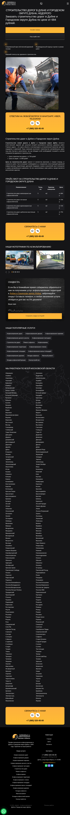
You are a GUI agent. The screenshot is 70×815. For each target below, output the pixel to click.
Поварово (39, 577)
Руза (7, 622)
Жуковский (39, 454)
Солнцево (9, 636)
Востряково (39, 422)
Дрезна (38, 444)
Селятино (39, 627)
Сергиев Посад (10, 629)
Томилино (9, 654)
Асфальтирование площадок (16, 351)
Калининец (39, 469)
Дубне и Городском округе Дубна (21, 807)
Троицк (38, 654)
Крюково (8, 499)
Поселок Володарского (13, 585)
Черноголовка (10, 678)
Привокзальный (41, 592)
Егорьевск (9, 452)
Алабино (8, 375)
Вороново (9, 420)
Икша (37, 467)
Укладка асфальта (33, 355)
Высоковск (39, 425)
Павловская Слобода (12, 570)
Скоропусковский (41, 632)
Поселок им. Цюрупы (42, 587)
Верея (8, 410)
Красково (39, 489)
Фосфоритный (10, 668)
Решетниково (10, 612)
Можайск (38, 533)
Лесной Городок (41, 503)
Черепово (9, 676)
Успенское (39, 664)
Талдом (8, 649)
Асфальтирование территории (16, 347)
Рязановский (40, 622)
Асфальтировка (43, 342)
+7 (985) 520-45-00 (35, 128)
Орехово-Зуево (10, 568)
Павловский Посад (42, 570)
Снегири (8, 634)
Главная (49, 739)
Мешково (39, 528)
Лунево (8, 516)
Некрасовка (39, 545)
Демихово (39, 437)
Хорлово (8, 673)
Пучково (38, 597)
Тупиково (8, 659)
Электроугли (40, 696)
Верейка (38, 407)
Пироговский (10, 577)
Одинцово (9, 563)
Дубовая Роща (40, 449)
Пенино (8, 572)
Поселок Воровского (42, 585)
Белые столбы (10, 390)
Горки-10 (38, 432)
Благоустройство (34, 360)
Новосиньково (10, 558)
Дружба (8, 447)
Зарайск (8, 459)
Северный (39, 624)
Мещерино (9, 531)
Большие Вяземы (11, 393)
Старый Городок (41, 641)
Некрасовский (10, 548)
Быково (8, 402)
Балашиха (39, 383)
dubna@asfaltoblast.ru (49, 762)
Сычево (38, 646)
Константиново (10, 484)
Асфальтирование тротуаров (41, 338)
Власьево (39, 415)
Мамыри (8, 526)
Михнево (38, 531)
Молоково (39, 535)
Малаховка (9, 523)
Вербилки (9, 407)
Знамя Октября (41, 464)
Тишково (38, 651)
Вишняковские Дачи (12, 415)
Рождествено (40, 617)
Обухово (38, 560)
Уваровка (9, 661)
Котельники (9, 489)
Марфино (39, 526)
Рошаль (8, 619)
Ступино (38, 644)
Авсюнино (39, 373)
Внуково (8, 417)
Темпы (8, 651)
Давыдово (9, 434)
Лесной (8, 503)
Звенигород (9, 462)
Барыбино (39, 385)
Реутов (8, 609)
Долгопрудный (10, 442)
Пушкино (8, 600)
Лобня (38, 508)
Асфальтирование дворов (34, 333)
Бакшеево (9, 383)
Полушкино (39, 580)
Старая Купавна (41, 639)
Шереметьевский (11, 688)
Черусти (8, 681)
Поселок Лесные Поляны (14, 590)
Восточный (9, 422)
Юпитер (38, 698)
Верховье (9, 412)
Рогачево (8, 614)
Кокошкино (39, 479)
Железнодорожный (42, 452)
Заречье (38, 459)
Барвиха (8, 385)
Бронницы (39, 398)
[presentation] (6, 272)
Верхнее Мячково (41, 410)
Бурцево (8, 400)
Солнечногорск (40, 634)
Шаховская (39, 686)
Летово (8, 506)
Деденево (39, 434)
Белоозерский (10, 388)
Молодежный (10, 535)
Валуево (8, 405)
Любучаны (39, 521)
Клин (37, 474)
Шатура (38, 683)
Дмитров (38, 439)
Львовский (39, 518)
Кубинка (38, 499)
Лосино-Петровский (42, 511)
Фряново (8, 671)
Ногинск (38, 558)
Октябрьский (10, 565)
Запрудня (39, 457)
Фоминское (39, 666)
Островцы (39, 568)
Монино (8, 538)
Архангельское (40, 378)
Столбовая (9, 644)
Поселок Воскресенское (13, 587)
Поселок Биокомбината (13, 582)
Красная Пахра (10, 491)
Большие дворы (41, 393)
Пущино (38, 600)
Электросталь (10, 696)
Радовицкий (9, 602)
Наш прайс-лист (35, 36)
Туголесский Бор (41, 656)
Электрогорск (10, 693)
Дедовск (8, 437)
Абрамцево (9, 373)
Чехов (38, 681)
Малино (38, 523)
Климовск (9, 474)
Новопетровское (11, 555)
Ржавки (38, 612)
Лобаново (9, 508)
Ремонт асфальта (29, 342)
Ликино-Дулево (41, 506)
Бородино (39, 395)
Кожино (8, 479)
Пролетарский (10, 595)
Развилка (39, 602)
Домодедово (40, 442)
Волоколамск (40, 417)
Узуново (8, 664)
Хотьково (39, 673)
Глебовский (9, 430)
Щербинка (39, 691)
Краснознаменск (11, 496)
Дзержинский (10, 439)
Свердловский (10, 624)
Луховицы (39, 516)
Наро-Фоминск (40, 543)
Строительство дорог (13, 342)
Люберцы (9, 521)
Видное (38, 412)
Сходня (8, 646)
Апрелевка (9, 378)
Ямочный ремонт (47, 355)
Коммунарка (40, 481)
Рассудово (39, 604)
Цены (49, 741)
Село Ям (8, 627)
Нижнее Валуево (11, 550)
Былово (38, 402)
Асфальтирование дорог (14, 333)
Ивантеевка (9, 467)
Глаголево (39, 427)
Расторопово (10, 607)
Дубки (38, 447)
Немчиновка (40, 548)
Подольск (9, 580)
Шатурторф (9, 686)
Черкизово (39, 676)
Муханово (39, 540)
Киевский (39, 471)
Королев (8, 486)
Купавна (8, 501)
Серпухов (9, 632)
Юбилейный (9, 698)
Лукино (38, 513)
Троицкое (9, 656)
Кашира (8, 471)
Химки (38, 671)
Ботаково (9, 398)
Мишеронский (10, 533)
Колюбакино (9, 481)
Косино (38, 486)
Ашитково (9, 380)
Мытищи (8, 543)
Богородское (40, 390)
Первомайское (40, 572)
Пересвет (9, 575)
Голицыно (39, 430)
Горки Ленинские (11, 432)
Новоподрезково (41, 555)
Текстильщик (40, 649)
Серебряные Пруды (42, 629)
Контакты (49, 744)
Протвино (39, 595)
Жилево (8, 454)
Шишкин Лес (40, 688)
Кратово (38, 496)
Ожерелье (39, 563)
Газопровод (9, 427)
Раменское (9, 604)
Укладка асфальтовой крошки (16, 360)
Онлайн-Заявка (35, 30)
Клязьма (8, 476)
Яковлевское (10, 701)
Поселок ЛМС (40, 590)
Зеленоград (39, 462)
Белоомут (39, 388)
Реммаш (38, 607)
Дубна (7, 449)
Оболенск (9, 560)
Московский (39, 538)
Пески (38, 575)
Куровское (39, 501)
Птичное (8, 597)
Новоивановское (41, 553)
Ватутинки (39, 405)
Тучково (38, 659)
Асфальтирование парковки (54, 333)
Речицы (38, 609)
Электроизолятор (41, 693)
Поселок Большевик (42, 582)
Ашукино (38, 380)
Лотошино (9, 513)
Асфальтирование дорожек (15, 355)
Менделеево (9, 528)
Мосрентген (9, 540)
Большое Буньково (12, 395)
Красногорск (9, 494)
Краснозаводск (40, 494)
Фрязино (38, 668)
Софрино (39, 636)
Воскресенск (40, 420)
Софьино (8, 639)
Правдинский (10, 592)
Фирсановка (9, 666)
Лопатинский (10, 511)
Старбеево (9, 641)
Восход (8, 425)
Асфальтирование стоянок (37, 347)
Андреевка (39, 375)
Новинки (38, 550)
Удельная (39, 661)
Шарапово (9, 683)
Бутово (38, 400)
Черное (38, 678)
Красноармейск (41, 491)
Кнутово (38, 476)
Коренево (39, 484)
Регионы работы (49, 805)
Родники (8, 617)
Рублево (38, 619)
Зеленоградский (11, 464)
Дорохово (9, 444)
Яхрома (38, 701)
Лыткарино (9, 518)
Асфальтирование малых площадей (39, 351)
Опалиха (38, 565)
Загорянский (10, 457)
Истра (7, 469)
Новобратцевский (11, 553)
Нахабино (9, 545)
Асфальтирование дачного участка (18, 338)
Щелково (8, 691)
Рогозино (39, 614)
